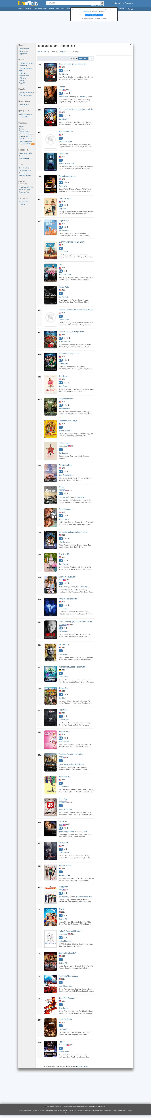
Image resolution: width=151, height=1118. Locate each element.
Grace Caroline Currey (67, 169)
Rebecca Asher (82, 897)
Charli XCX (63, 323)
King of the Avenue (66, 998)
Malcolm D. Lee (64, 342)
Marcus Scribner (85, 792)
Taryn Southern (82, 814)
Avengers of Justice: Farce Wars (72, 667)
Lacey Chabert (75, 966)
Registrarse (129, 3)
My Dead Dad (64, 644)
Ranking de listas (25, 175)
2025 (57, 9)
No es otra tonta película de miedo (73, 532)
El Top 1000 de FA (25, 117)
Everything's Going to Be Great (71, 242)
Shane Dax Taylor (65, 141)
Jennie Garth (76, 590)
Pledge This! (64, 731)
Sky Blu (75, 944)
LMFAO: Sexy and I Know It (70, 931)
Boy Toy (62, 909)
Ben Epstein (63, 897)
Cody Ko (71, 767)
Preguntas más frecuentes (53, 1106)
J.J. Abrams (81, 97)
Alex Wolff (74, 234)
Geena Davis (76, 191)
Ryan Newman (64, 790)
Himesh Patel (64, 412)
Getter (78, 767)
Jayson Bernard (77, 858)
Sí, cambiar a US (93, 15)
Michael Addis (64, 1052)
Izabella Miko (83, 612)
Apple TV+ (22, 83)
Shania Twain (64, 302)
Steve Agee (63, 814)
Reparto (65, 51)
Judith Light (63, 522)
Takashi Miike (64, 320)
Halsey (90, 212)
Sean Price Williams (66, 475)
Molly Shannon (69, 347)
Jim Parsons (88, 167)
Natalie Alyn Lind (65, 145)
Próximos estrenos (25, 68)
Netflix (21, 71)
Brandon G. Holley (73, 946)
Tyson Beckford (75, 1032)
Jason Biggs (70, 436)
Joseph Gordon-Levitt (77, 412)
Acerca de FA (23, 202)
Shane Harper (75, 900)
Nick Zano (84, 592)
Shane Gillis (82, 302)
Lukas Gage (71, 524)
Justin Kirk (83, 835)
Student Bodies (65, 865)
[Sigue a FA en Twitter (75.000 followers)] (129, 8)
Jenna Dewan (64, 966)
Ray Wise (87, 858)
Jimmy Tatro (63, 764)
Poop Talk (63, 799)
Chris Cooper (79, 257)
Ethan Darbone (79, 391)
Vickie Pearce (68, 391)
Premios (69, 9)
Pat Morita (83, 637)
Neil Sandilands (81, 725)
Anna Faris (63, 77)
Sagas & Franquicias (26, 141)
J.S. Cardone (63, 609)
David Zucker (64, 74)
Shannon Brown (74, 856)
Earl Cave (81, 478)
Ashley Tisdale (64, 345)
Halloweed (63, 843)
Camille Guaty (64, 900)
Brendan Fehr (72, 612)
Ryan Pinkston (64, 792)
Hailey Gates (84, 325)
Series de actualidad (26, 153)
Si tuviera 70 (64, 554)
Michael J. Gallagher (66, 163)
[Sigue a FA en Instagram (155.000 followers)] (132, 8)
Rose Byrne (63, 277)
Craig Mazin (63, 363)
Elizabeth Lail (75, 567)
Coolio (73, 545)
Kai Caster (78, 147)
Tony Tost (62, 208)
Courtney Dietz (87, 657)
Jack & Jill (63, 822)
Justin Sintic (78, 456)
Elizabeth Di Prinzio (72, 1013)
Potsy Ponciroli (64, 408)
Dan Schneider (81, 587)
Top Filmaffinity (24, 168)
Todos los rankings (25, 114)
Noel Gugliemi (73, 1034)
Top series (22, 156)
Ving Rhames (73, 1011)
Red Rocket (64, 376)
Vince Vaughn (64, 300)
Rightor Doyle (64, 519)
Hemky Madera (86, 1013)
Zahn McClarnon (82, 214)
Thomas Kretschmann (72, 703)
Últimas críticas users (26, 134)
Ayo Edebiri (66, 480)
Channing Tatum (75, 189)
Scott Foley (86, 100)
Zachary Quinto (74, 522)
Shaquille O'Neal (84, 124)
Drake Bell (62, 367)
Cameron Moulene (75, 902)
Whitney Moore (64, 878)
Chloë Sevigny (64, 234)
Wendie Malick (86, 567)
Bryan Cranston (77, 255)
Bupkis (61, 487)
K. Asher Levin (64, 787)
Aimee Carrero (64, 569)
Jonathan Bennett (71, 968)
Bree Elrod (72, 389)
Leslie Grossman (73, 592)
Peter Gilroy (70, 769)
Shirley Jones (82, 545)
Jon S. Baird (63, 252)
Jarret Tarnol (63, 677)
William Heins (64, 741)
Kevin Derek (63, 631)
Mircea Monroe (64, 922)
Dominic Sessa (73, 277)
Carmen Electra (71, 124)
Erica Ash (82, 345)
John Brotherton (74, 723)
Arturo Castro (81, 436)
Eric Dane (71, 214)
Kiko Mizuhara (73, 325)
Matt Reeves (63, 97)
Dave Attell (71, 1057)
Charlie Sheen (73, 77)
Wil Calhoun (63, 587)
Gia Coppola (63, 453)
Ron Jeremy (83, 944)
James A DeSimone (83, 502)
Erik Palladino (64, 1032)
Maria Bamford (81, 1057)
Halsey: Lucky (64, 443)
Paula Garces (64, 746)
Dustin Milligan (73, 434)
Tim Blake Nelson (65, 167)
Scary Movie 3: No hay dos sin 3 (72, 64)
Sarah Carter (83, 746)
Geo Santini (63, 1029)
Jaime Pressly (81, 701)
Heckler (62, 1042)
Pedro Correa (64, 657)
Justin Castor (75, 682)
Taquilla (21, 126)
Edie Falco (74, 500)
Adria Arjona (86, 189)
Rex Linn (71, 725)
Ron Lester (86, 703)
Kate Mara (73, 302)
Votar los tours (24, 49)
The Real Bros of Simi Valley (71, 754)
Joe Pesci (82, 500)
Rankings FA (29, 9)
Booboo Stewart (74, 659)
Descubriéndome (66, 509)
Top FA (20, 9)
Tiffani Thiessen (64, 545)
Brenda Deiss (82, 389)
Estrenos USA (24, 105)
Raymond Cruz (75, 657)
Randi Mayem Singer (66, 831)
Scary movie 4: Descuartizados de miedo (76, 109)
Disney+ (22, 81)
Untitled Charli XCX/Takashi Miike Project (76, 310)
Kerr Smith (63, 612)
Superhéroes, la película (69, 354)
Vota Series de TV (25, 158)
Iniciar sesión (23, 51)
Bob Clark (62, 698)
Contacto (22, 204)
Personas (43, 51)
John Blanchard (64, 542)
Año (90, 58)
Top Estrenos (23, 173)
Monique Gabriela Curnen (77, 989)
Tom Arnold (75, 878)
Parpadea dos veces (67, 176)
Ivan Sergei (63, 835)
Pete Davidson (64, 497)
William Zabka (74, 634)
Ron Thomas (73, 637)
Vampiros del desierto (68, 599)
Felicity (62, 87)
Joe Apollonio (84, 236)
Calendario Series (41, 9)
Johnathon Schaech (66, 614)
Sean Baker (63, 386)
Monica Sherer (81, 769)
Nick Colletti (63, 767)
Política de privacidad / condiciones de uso (75, 1106)
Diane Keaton (64, 567)
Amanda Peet (73, 835)
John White (87, 922)
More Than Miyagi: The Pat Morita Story (75, 621)
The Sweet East (65, 465)
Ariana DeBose (70, 280)
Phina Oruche (79, 614)
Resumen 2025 (24, 192)
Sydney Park (76, 145)
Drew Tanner (88, 147)
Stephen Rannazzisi (66, 680)
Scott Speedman (74, 100)
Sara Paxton (71, 367)
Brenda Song (84, 434)
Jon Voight (62, 701)
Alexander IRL (65, 777)
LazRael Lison (64, 853)
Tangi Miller (63, 102)
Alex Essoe (63, 723)
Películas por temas (26, 139)
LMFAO (61, 944)
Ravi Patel (83, 1034)
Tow (60, 265)
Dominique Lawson (84, 524)
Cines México (23, 66)
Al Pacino (73, 300)
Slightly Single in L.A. (68, 953)
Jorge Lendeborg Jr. (66, 147)
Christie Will (63, 919)
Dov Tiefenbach (73, 924)
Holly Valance (86, 744)
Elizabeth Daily (76, 922)
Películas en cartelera (26, 63)
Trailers (21, 129)
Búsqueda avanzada (97, 5)
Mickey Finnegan (65, 941)
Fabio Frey (63, 654)
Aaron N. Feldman (65, 809)
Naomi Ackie (63, 189)
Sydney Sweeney (65, 212)
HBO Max (22, 78)
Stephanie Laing (65, 274)
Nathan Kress (88, 790)
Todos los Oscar (24, 190)
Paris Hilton (63, 744)
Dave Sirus (82, 497)
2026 (62, 9)
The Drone (63, 710)
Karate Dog (63, 688)
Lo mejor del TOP (25, 170)
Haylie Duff (83, 968)
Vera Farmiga (78, 167)
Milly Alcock (72, 323)
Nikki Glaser (87, 812)
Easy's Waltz (64, 287)
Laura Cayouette (71, 880)
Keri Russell (63, 100)
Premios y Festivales (26, 187)
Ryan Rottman (88, 902)
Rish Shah (76, 480)
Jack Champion (64, 255)
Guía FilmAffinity (26, 144)
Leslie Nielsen (71, 79)
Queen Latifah (83, 79)
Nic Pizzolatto (64, 297)
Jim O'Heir (84, 856)
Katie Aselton (63, 564)
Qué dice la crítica (25, 136)
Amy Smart (78, 680)
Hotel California (65, 1019)
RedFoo (68, 944)
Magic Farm (64, 221)
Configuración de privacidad (97, 1106)
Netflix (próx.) (23, 73)
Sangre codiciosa (66, 399)
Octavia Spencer (83, 280)
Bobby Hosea (87, 991)
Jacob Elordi (72, 478)
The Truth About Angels (68, 976)
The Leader (63, 154)
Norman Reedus (83, 323)
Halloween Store (66, 132)
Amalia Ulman (64, 230)
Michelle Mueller (65, 858)
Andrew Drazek (64, 875)
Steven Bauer (86, 659)
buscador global (82, 1066)
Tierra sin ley (64, 199)
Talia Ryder (63, 478)
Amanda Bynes (64, 590)
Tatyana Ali (63, 1034)
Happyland (63, 887)
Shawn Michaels (87, 682)
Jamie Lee (72, 814)
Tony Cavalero (64, 682)
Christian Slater (64, 191)
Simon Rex (83, 77)
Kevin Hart (82, 369)
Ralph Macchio (85, 634)
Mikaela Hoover (76, 790)
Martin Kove (63, 637)
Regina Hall (72, 122)
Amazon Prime (24, 76)
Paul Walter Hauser (79, 212)
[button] (131, 45)
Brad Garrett (70, 502)
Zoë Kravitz (63, 186)
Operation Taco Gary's (68, 421)
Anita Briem (85, 723)
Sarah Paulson (79, 837)
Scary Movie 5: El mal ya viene (71, 332)
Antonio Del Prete (74, 991)
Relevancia (83, 58)
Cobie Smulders (84, 300)
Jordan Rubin (64, 720)
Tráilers (51, 9)
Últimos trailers (24, 131)
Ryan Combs (63, 1008)
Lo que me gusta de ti (68, 577)
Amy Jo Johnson (74, 102)
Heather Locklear (82, 347)
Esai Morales (83, 1011)
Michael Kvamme (65, 431)
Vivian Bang (84, 924)
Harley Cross (78, 547)
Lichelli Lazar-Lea (65, 986)
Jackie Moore (83, 880)
